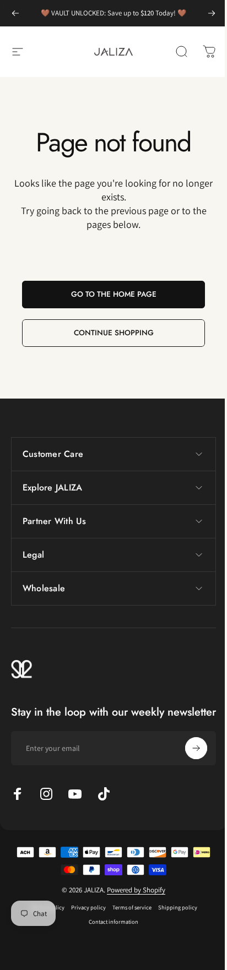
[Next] (211, 13)
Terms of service (127, 918)
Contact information (109, 932)
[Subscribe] (188, 759)
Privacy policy (84, 918)
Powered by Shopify (132, 901)
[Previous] (15, 13)
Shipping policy (173, 918)
